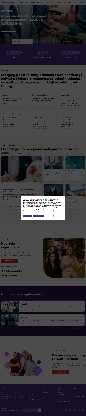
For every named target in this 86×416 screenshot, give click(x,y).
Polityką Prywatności (54, 211)
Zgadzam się (27, 216)
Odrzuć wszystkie (38, 216)
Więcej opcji (49, 216)
